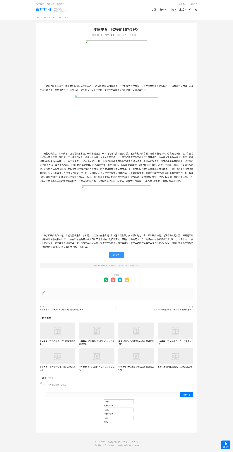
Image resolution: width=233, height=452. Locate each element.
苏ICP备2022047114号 (129, 442)
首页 (153, 9)
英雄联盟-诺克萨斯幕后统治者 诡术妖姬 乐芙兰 (173, 309)
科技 (171, 9)
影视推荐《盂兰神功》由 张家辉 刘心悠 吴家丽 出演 (61, 309)
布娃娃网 (43, 9)
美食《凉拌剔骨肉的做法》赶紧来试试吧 (175, 367)
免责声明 (193, 3)
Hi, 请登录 (40, 3)
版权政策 (182, 3)
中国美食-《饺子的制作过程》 (116, 30)
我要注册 (50, 3)
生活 (181, 9)
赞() (116, 255)
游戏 (162, 9)
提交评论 (186, 395)
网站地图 (117, 442)
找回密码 (61, 3)
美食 (60, 17)
